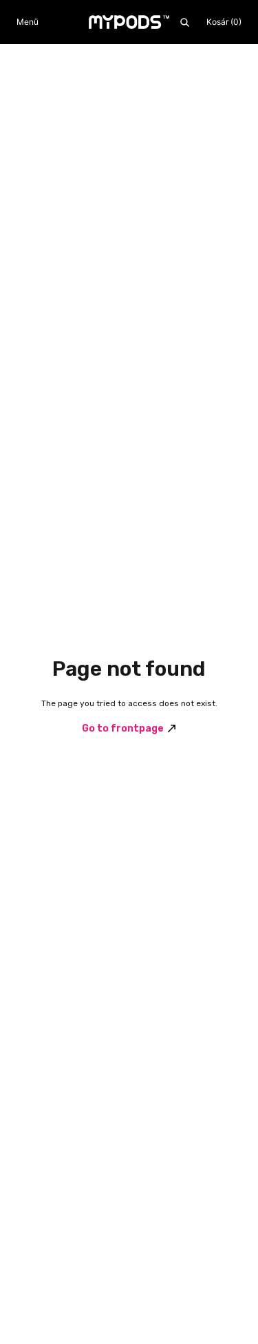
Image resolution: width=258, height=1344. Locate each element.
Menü (28, 22)
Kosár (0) (223, 22)
